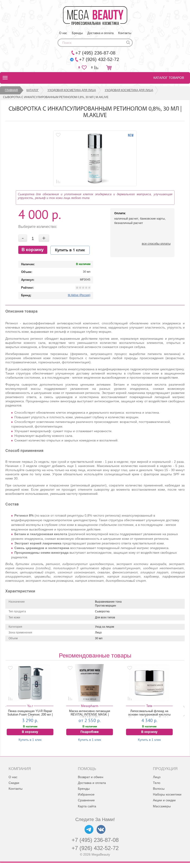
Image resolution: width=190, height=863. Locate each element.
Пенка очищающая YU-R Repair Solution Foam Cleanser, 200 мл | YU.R (30, 713)
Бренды (77, 33)
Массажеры (162, 806)
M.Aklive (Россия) (79, 295)
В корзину (33, 250)
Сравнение (86, 800)
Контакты (124, 33)
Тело (156, 783)
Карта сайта (87, 806)
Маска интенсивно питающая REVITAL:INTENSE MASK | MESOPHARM (89, 713)
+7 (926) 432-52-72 (95, 848)
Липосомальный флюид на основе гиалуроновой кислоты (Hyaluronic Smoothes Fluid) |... (149, 713)
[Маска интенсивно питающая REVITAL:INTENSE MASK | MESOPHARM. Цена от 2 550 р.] (89, 683)
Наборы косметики (167, 794)
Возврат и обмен (90, 777)
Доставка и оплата (100, 33)
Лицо (157, 777)
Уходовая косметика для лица (72, 90)
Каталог (32, 90)
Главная (11, 90)
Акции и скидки (164, 800)
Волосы (159, 788)
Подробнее (89, 732)
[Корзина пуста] (109, 67)
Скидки (14, 783)
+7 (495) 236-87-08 (95, 840)
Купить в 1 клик (70, 250)
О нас (63, 33)
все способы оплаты (156, 243)
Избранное (86, 794)
